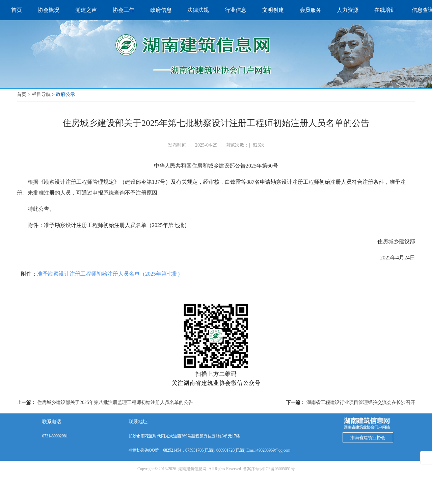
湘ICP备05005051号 (277, 468)
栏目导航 (41, 94)
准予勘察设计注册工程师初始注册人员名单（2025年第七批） (110, 274)
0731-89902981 (55, 436)
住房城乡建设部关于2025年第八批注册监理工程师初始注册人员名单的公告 (115, 402)
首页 (21, 94)
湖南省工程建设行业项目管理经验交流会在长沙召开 (360, 402)
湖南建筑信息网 (192, 468)
